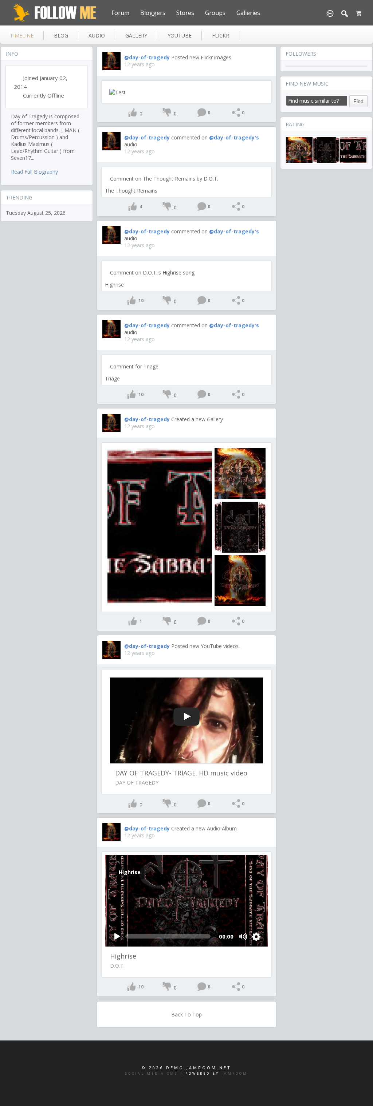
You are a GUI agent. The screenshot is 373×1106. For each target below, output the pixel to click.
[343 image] (240, 473)
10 (141, 300)
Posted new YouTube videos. (205, 646)
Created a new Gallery (197, 419)
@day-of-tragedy (147, 57)
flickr (220, 35)
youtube (180, 35)
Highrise (114, 284)
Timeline (22, 35)
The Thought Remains (131, 190)
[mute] (243, 936)
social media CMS (151, 1073)
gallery (136, 35)
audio (97, 35)
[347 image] (159, 526)
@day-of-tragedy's (234, 137)
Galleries (248, 13)
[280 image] (240, 580)
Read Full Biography (34, 171)
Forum (120, 13)
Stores (185, 13)
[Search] (344, 12)
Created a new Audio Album (204, 828)
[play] (116, 936)
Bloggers (152, 13)
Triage (112, 378)
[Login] (330, 12)
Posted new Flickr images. (201, 57)
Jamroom (234, 1073)
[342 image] (240, 527)
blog (61, 35)
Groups (215, 13)
